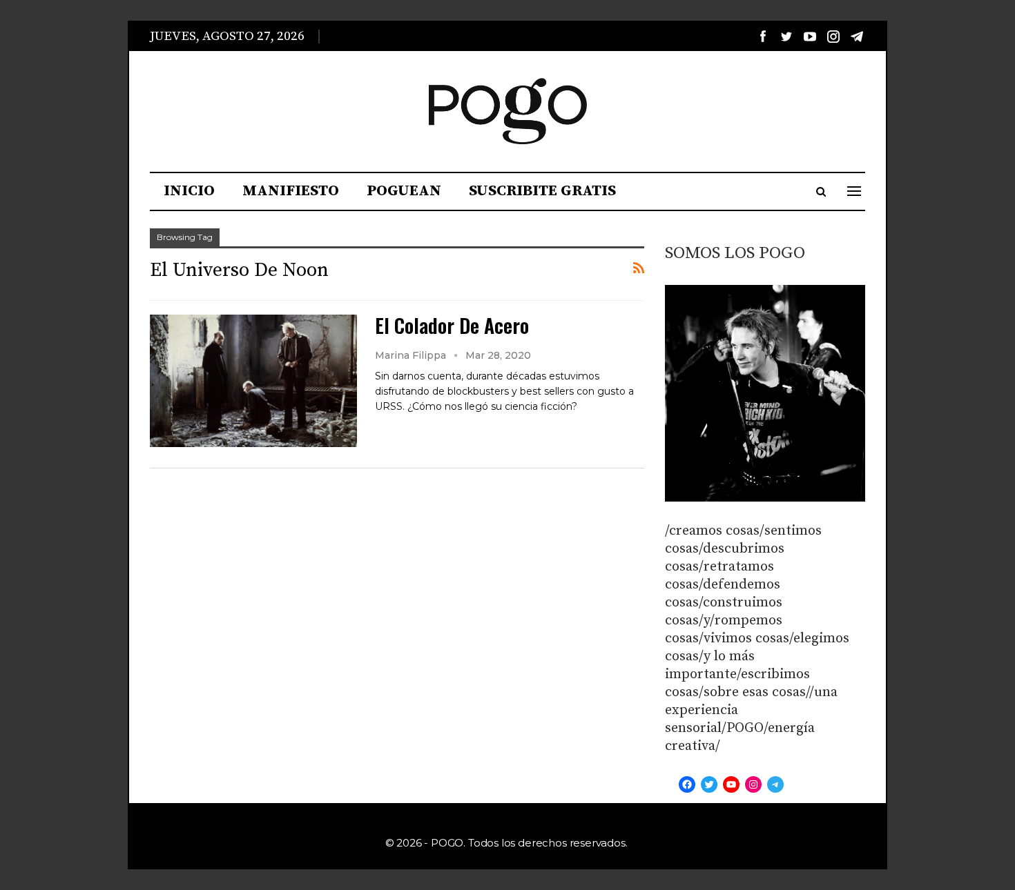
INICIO (189, 190)
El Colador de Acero (452, 325)
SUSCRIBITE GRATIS (542, 190)
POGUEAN (404, 190)
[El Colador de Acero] (253, 381)
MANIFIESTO (290, 190)
